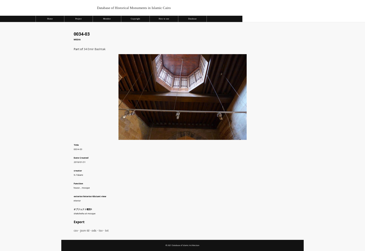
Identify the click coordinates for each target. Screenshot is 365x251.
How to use (164, 19)
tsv (101, 230)
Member (107, 19)
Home (50, 19)
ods (94, 230)
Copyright (135, 19)
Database (192, 19)
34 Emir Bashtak (95, 49)
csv (76, 230)
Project (78, 19)
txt (107, 230)
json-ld (84, 230)
